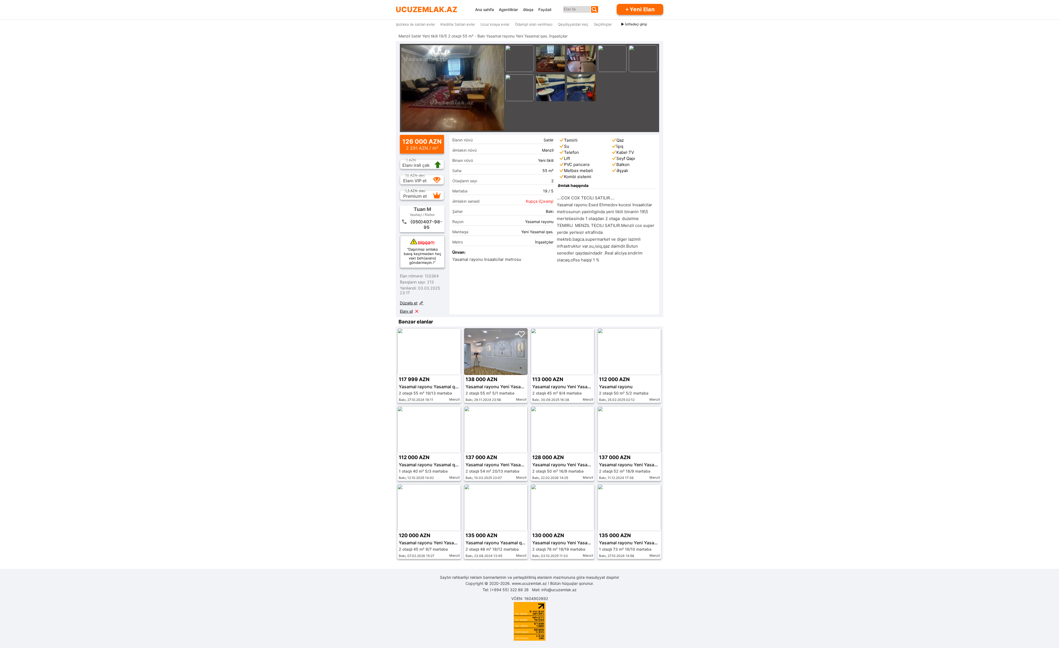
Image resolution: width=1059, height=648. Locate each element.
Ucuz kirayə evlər (494, 24)
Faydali (544, 9)
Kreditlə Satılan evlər (457, 24)
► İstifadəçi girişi (634, 24)
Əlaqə (528, 9)
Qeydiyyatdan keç (573, 24)
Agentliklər (508, 9)
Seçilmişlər (603, 24)
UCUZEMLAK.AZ (426, 9)
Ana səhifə (484, 9)
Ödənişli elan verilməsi (533, 24)
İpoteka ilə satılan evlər (415, 24)
